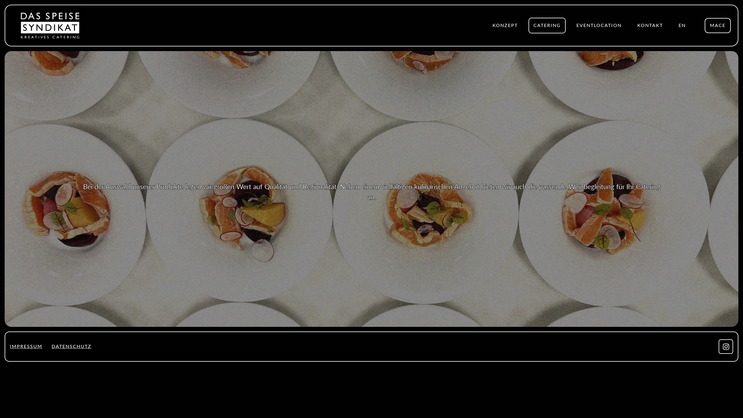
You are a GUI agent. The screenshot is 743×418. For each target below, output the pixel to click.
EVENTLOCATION (599, 25)
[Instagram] (726, 346)
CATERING (547, 25)
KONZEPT (505, 25)
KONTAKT (650, 25)
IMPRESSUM (26, 346)
